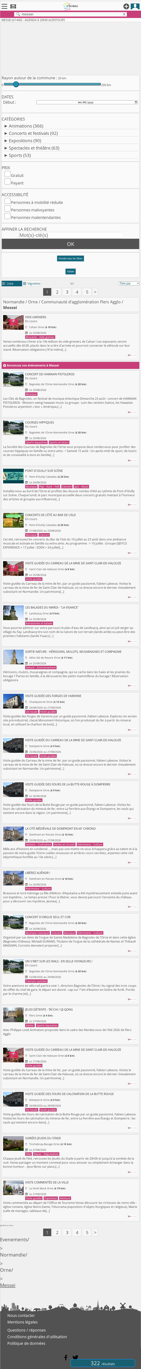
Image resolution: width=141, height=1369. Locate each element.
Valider (70, 271)
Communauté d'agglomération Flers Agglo (81, 302)
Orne (33, 302)
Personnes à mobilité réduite (37, 202)
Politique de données (26, 1343)
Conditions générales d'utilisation (37, 1336)
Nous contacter (21, 1315)
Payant (17, 183)
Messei (7, 1285)
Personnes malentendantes (36, 217)
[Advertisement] (70, 48)
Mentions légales (22, 1322)
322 (103, 1363)
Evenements (13, 1239)
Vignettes (32, 284)
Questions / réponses (26, 1330)
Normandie (13, 302)
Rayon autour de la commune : (29, 77)
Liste (7, 284)
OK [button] (70, 243)
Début (8, 102)
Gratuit (17, 175)
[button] (70, 259)
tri (72, 284)
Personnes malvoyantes (32, 210)
